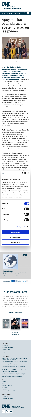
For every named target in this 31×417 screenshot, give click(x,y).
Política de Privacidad (7, 398)
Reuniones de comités (8, 347)
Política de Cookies (7, 400)
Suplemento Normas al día (9, 391)
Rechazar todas (15, 242)
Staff (3, 383)
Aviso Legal (5, 396)
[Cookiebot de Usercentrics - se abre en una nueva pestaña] (22, 173)
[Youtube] (10, 411)
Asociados (4, 353)
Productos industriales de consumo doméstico (14, 373)
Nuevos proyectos (6, 351)
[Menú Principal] (28, 13)
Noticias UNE (5, 345)
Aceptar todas (15, 232)
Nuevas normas (6, 349)
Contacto (4, 387)
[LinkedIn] (3, 411)
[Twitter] (7, 411)
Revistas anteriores (7, 385)
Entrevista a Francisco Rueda (9, 364)
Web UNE (4, 381)
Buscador (4, 389)
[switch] (26, 209)
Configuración (21, 227)
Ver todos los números (15, 313)
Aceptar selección (15, 237)
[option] (15, 268)
